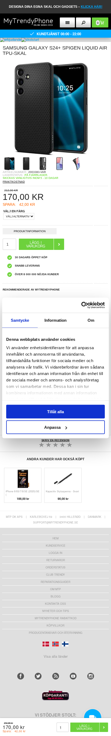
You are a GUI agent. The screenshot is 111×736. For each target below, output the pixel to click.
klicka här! (91, 7)
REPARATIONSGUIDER (55, 582)
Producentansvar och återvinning (55, 633)
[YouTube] (73, 676)
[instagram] (90, 676)
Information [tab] (55, 320)
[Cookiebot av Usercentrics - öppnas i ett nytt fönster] (81, 305)
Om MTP (55, 589)
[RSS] (55, 676)
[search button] (83, 22)
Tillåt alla (55, 411)
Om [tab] (91, 320)
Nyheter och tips (55, 611)
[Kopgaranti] (55, 699)
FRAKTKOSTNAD (14, 181)
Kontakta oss (55, 604)
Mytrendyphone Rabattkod (56, 618)
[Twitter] (38, 676)
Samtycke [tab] (20, 320)
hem (55, 538)
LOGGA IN (55, 553)
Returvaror (55, 560)
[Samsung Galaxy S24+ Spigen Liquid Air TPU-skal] (51, 155)
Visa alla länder (56, 656)
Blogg (56, 596)
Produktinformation (30, 231)
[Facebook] (20, 676)
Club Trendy (55, 574)
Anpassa (52, 427)
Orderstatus (55, 567)
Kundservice (55, 545)
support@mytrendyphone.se (55, 522)
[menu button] (67, 22)
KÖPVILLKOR (55, 625)
